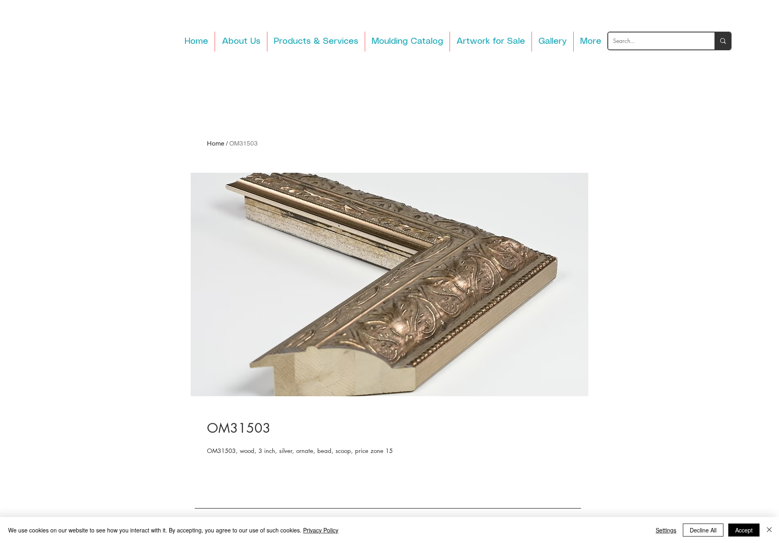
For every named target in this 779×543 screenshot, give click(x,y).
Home (215, 143)
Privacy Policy (320, 530)
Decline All (703, 530)
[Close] (769, 530)
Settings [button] (666, 530)
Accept (744, 530)
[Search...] (722, 40)
